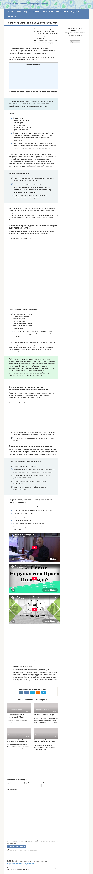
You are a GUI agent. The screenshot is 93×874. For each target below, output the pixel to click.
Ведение (27, 12)
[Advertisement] (33, 76)
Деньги (36, 12)
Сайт (43, 783)
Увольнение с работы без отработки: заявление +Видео (17, 740)
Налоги (11, 12)
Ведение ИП (75, 12)
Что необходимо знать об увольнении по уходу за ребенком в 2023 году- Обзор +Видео (19, 715)
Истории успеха (62, 12)
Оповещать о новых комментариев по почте (23, 850)
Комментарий (12, 789)
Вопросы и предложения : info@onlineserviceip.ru (22, 863)
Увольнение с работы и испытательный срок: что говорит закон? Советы (45, 741)
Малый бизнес (47, 12)
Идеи (19, 12)
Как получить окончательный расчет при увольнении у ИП (44, 715)
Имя (9, 783)
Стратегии (12, 17)
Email (26, 783)
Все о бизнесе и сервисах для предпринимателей (28, 3)
